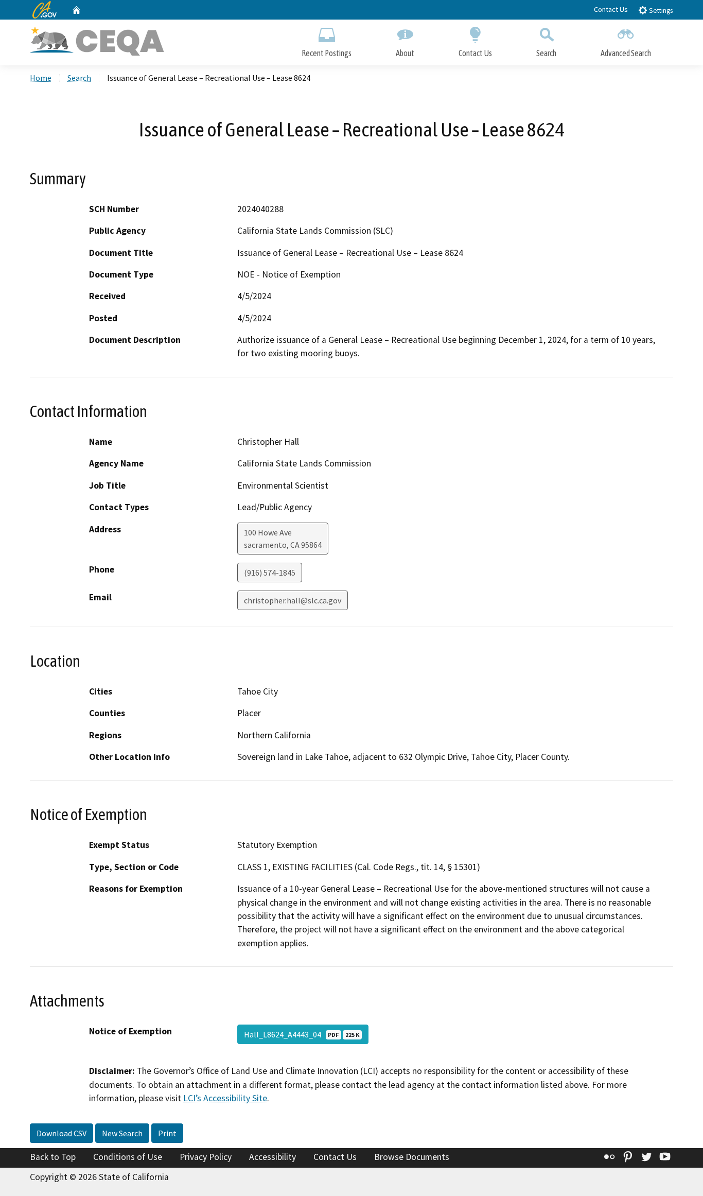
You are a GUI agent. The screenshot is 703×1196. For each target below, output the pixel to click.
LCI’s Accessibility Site (225, 1098)
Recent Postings (326, 53)
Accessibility (272, 1157)
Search (546, 53)
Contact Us (611, 9)
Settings (660, 10)
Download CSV (61, 1133)
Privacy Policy (206, 1157)
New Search (122, 1133)
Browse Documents (411, 1157)
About (405, 53)
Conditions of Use (127, 1157)
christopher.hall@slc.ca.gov (292, 600)
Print (167, 1133)
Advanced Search (626, 53)
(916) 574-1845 (269, 572)
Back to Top (53, 1157)
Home (40, 78)
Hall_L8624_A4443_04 (301, 1034)
